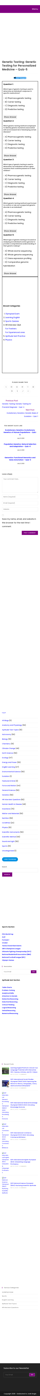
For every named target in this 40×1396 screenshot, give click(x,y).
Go (33, 972)
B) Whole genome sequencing (19, 254)
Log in (4, 713)
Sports (4, 846)
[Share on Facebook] (11, 387)
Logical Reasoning (9, 1008)
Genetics (5, 795)
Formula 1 (5, 940)
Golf (3, 937)
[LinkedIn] (12, 1381)
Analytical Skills (8, 993)
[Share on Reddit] (12, 391)
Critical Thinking (8, 1005)
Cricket (5, 943)
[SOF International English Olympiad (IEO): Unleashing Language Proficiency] (5, 1163)
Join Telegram (21, 78)
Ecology (5, 757)
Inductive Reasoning (9, 1002)
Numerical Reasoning (10, 1013)
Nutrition (5, 818)
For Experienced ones (15, 332)
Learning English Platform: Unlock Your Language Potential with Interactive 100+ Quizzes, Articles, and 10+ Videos (24, 1070)
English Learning (8, 767)
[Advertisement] (20, 39)
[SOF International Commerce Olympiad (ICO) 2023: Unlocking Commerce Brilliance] (5, 1136)
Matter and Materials (10, 813)
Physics (8, 339)
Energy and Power (9, 762)
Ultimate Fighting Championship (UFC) (16, 951)
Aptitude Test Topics (10, 730)
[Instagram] (9, 1381)
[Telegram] (17, 1381)
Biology (5, 739)
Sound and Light (8, 841)
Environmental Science (11, 771)
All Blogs (5, 720)
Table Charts (7, 987)
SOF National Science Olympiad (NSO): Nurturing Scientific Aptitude (23, 1184)
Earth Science (7, 753)
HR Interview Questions (11, 799)
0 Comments (22, 1074)
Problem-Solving (8, 990)
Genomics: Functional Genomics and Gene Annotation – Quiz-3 (20, 458)
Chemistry (6, 744)
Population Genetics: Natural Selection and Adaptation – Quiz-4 (20, 445)
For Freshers (11, 328)
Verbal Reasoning (8, 1010)
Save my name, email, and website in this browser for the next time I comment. (19, 523)
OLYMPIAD (6, 823)
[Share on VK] (33, 387)
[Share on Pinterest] (17, 387)
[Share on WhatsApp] (28, 391)
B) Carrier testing (13, 102)
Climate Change (8, 748)
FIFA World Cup (7, 934)
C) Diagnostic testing (15, 105)
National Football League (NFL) (13, 957)
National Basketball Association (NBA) (16, 954)
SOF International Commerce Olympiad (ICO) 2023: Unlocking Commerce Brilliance (22, 1135)
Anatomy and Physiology (12, 725)
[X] (4, 1381)
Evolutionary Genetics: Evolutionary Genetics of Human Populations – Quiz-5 (20, 432)
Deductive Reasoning (10, 999)
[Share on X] (6, 387)
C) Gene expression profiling (18, 258)
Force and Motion (9, 785)
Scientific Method (9, 837)
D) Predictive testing (14, 109)
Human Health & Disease (12, 804)
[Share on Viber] (28, 387)
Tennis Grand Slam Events (11, 946)
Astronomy (6, 734)
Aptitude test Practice (15, 336)
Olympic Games (8, 960)
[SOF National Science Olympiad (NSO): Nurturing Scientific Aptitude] (5, 1185)
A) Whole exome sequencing (18, 251)
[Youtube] (14, 1381)
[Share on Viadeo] (23, 391)
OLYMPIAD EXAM (7, 1292)
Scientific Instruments (11, 832)
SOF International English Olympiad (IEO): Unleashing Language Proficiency (23, 1162)
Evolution (5, 776)
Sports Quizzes (12, 321)
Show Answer (10, 117)
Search (4, 867)
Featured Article (8, 781)
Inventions (6, 809)
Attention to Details (9, 996)
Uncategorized (8, 851)
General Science (8, 790)
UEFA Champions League (11, 949)
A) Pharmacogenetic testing (18, 98)
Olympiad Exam (12, 313)
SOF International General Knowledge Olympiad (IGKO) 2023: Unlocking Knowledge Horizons (23, 1105)
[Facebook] (7, 1381)
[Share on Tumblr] (17, 391)
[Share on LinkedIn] (22, 387)
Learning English (12, 317)
